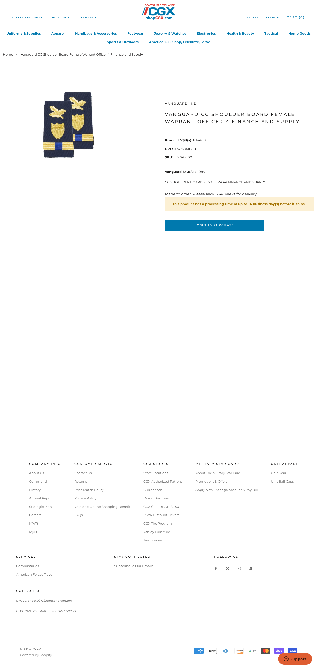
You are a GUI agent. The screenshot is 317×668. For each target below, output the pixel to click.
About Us (36, 473)
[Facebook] (215, 568)
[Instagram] (239, 568)
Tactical (271, 33)
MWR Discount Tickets (161, 515)
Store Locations (155, 473)
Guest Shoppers (27, 17)
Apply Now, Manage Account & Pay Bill (226, 489)
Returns (80, 481)
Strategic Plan (40, 506)
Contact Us (83, 473)
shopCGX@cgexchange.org (50, 600)
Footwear (135, 33)
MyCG (34, 532)
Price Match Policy (89, 489)
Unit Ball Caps (282, 481)
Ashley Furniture (156, 532)
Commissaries (27, 566)
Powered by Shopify (36, 655)
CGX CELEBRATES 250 (161, 506)
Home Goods (299, 33)
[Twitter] (227, 568)
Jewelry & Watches (170, 33)
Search (272, 17)
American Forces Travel (34, 574)
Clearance (87, 17)
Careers (35, 515)
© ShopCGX (31, 648)
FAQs (78, 515)
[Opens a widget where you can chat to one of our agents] (295, 659)
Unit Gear (278, 473)
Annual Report (41, 498)
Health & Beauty (240, 33)
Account (251, 17)
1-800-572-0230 (63, 611)
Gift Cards (60, 17)
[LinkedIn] (250, 568)
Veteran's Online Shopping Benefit (102, 506)
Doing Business (156, 498)
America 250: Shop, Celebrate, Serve (179, 42)
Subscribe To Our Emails (133, 566)
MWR (33, 523)
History (35, 489)
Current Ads (152, 489)
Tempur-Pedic (154, 540)
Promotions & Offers (211, 481)
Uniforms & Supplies (23, 33)
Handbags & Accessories (96, 33)
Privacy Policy (85, 498)
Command (38, 481)
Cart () (296, 17)
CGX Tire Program (157, 523)
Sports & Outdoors (123, 42)
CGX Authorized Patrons (162, 481)
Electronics (206, 33)
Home (8, 54)
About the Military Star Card (217, 473)
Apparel (58, 33)
